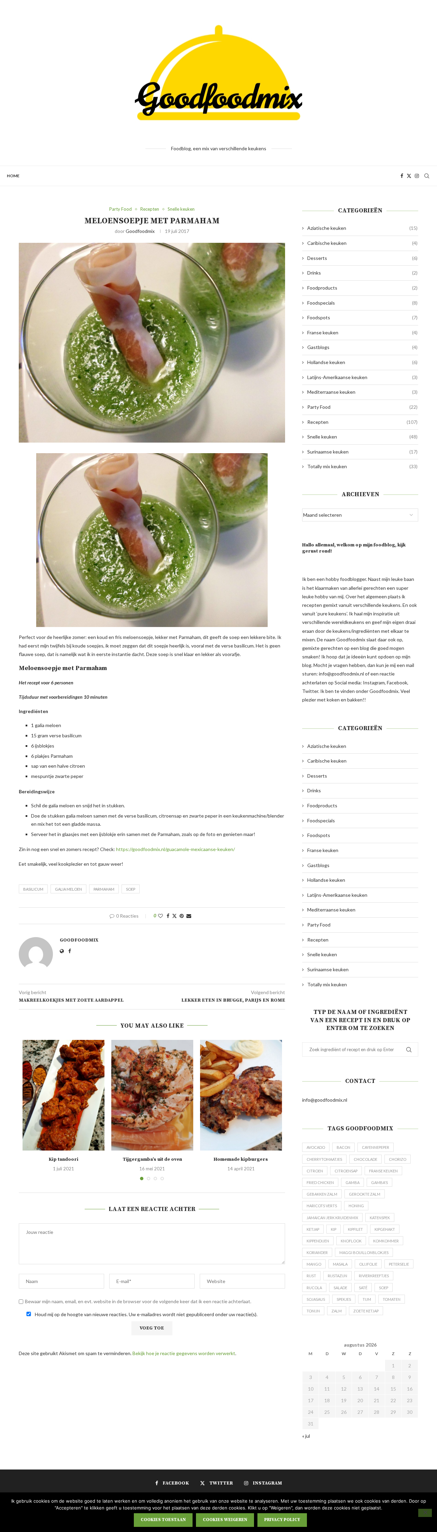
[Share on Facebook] (168, 916)
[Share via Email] (188, 916)
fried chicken (320, 1182)
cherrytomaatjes (324, 1159)
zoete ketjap (366, 1311)
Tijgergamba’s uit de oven (152, 1159)
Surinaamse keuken (362, 452)
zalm (337, 1311)
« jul (306, 1436)
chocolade (365, 1159)
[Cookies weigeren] (425, 1513)
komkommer (386, 1241)
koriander (317, 1252)
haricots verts (322, 1205)
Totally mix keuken (362, 466)
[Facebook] (401, 176)
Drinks (362, 273)
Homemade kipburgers (241, 1159)
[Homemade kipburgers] (241, 1095)
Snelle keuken (362, 437)
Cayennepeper (375, 1147)
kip (333, 1229)
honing (356, 1205)
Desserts (362, 258)
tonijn (313, 1311)
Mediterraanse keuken (362, 392)
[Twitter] (409, 176)
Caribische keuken (362, 243)
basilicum (33, 889)
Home (13, 175)
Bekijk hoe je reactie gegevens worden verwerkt (183, 1353)
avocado (316, 1147)
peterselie (399, 1264)
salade (340, 1287)
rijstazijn (337, 1275)
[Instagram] (417, 176)
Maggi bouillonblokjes (364, 1252)
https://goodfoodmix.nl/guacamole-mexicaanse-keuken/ (175, 849)
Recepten (362, 422)
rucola (314, 1287)
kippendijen (318, 1241)
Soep (130, 889)
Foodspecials (362, 303)
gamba (353, 1182)
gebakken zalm (322, 1194)
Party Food (362, 407)
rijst (311, 1275)
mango (314, 1264)
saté (363, 1287)
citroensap (346, 1171)
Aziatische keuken (362, 228)
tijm (367, 1299)
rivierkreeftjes (374, 1275)
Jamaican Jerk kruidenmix (332, 1217)
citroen (315, 1171)
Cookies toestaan (163, 1519)
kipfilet (355, 1229)
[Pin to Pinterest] (182, 916)
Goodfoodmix (140, 231)
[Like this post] (160, 916)
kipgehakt (385, 1229)
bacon (343, 1147)
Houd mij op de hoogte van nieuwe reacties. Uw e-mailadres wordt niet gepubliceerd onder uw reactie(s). (145, 1314)
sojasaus (316, 1299)
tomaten (391, 1299)
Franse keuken (362, 332)
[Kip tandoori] (63, 1095)
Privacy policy (282, 1519)
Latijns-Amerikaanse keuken (362, 377)
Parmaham (104, 889)
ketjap (313, 1229)
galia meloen (68, 889)
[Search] (426, 176)
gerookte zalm (364, 1194)
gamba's (379, 1182)
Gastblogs (362, 347)
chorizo (397, 1159)
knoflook (351, 1241)
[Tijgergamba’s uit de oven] (152, 1095)
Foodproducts (362, 288)
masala (340, 1264)
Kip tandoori (63, 1159)
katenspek (380, 1217)
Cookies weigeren (225, 1519)
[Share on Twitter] (174, 916)
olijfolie (368, 1264)
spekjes (344, 1299)
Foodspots (362, 317)
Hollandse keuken (362, 362)
